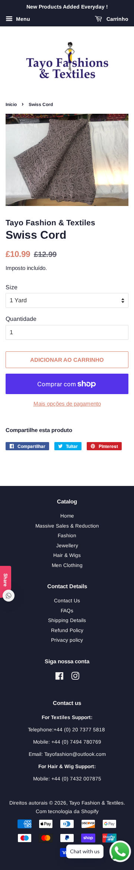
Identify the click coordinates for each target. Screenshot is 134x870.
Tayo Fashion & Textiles (96, 803)
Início (11, 104)
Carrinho (116, 19)
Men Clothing (67, 565)
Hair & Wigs (67, 555)
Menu (22, 19)
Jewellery (67, 545)
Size (11, 287)
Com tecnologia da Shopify (67, 811)
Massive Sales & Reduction (67, 526)
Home (67, 516)
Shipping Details (67, 620)
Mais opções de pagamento (67, 403)
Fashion (67, 535)
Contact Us (67, 600)
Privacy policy (67, 640)
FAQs (67, 610)
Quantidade (21, 319)
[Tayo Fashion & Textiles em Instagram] (75, 677)
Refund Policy (67, 630)
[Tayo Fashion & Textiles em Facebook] (59, 677)
